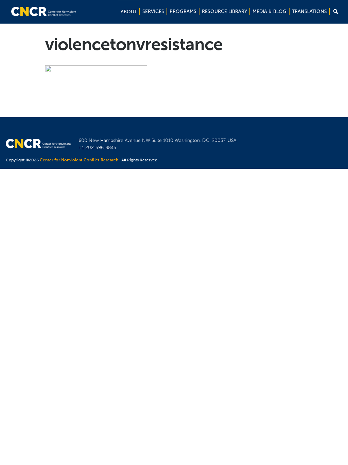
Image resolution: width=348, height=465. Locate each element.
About (129, 12)
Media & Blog (269, 11)
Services (153, 11)
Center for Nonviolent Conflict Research (79, 160)
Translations (309, 11)
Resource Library (224, 11)
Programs (183, 11)
